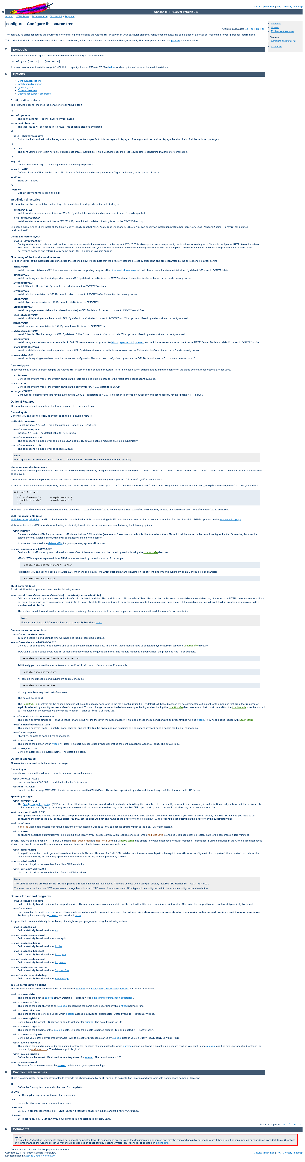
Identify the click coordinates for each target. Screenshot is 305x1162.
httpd (114, 342)
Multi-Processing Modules (25, 519)
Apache (9, 16)
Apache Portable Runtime (37, 804)
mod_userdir (39, 1049)
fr (252, 29)
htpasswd (116, 270)
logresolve (62, 970)
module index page (230, 519)
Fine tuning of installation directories (112, 997)
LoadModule (150, 552)
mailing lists (162, 1142)
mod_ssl (25, 826)
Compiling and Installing (283, 41)
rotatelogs (62, 978)
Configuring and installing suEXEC (110, 988)
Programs (69, 16)
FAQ (278, 6)
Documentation (39, 16)
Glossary (287, 6)
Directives (269, 6)
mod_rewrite (104, 840)
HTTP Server (22, 16)
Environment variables (282, 31)
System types (25, 87)
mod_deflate (155, 835)
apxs (99, 622)
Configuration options (29, 80)
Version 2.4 (56, 16)
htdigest (60, 954)
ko (258, 29)
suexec (139, 342)
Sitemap (298, 6)
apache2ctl (127, 342)
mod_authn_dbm (81, 840)
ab (56, 930)
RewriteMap (127, 840)
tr (263, 29)
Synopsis (276, 23)
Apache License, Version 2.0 (40, 1155)
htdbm (58, 946)
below (111, 67)
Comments (276, 46)
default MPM (55, 543)
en (247, 29)
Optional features (27, 90)
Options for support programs (34, 93)
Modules (258, 6)
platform (175, 40)
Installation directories (30, 84)
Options (275, 27)
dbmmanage (129, 270)
